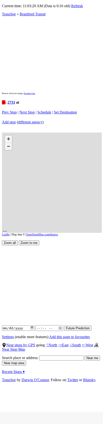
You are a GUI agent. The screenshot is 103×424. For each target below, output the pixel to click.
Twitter (72, 380)
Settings (8, 337)
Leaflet (6, 234)
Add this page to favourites (69, 337)
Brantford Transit (33, 14)
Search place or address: (20, 358)
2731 (11, 102)
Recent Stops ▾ (13, 372)
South (75, 345)
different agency (30, 122)
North (51, 345)
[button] (8, 139)
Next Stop (27, 112)
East (63, 345)
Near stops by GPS (20, 345)
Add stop (9, 122)
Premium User (29, 93)
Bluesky (89, 380)
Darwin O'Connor (35, 380)
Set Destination (65, 112)
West (87, 345)
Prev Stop (9, 112)
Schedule (44, 112)
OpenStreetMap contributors (42, 234)
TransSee (9, 14)
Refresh (77, 6)
